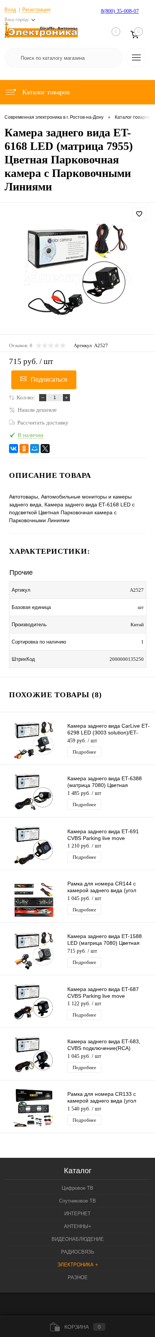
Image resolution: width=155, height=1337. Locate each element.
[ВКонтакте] (13, 448)
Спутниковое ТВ (77, 1201)
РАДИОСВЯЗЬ (77, 1252)
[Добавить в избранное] (139, 214)
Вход (10, 9)
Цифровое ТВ (77, 1188)
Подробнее (84, 752)
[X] (45, 448)
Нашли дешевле (37, 410)
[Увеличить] (77, 274)
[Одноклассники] (24, 448)
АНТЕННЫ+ (77, 1226)
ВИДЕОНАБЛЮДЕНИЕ (78, 1239)
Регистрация (36, 9)
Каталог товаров (45, 92)
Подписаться (49, 379)
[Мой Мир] (34, 448)
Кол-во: (26, 397)
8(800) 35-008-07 (120, 11)
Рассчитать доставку (42, 423)
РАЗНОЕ (78, 1277)
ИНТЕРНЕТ (77, 1213)
